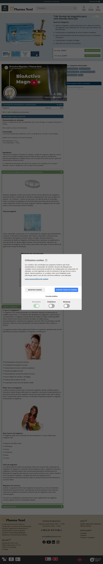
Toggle (36, 306)
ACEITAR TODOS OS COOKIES (66, 290)
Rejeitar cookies (35, 290)
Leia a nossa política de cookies (36, 279)
